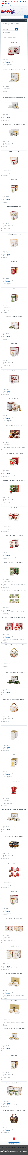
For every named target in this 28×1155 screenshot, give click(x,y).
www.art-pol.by (5, 23)
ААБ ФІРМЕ (11, 1143)
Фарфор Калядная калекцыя (11, 24)
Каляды (17, 23)
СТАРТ (3, 5)
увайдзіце (8, 62)
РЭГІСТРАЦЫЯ (11, 5)
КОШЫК (15, 5)
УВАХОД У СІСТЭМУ (7, 5)
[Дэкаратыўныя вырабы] (8, 13)
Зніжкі (12, 23)
